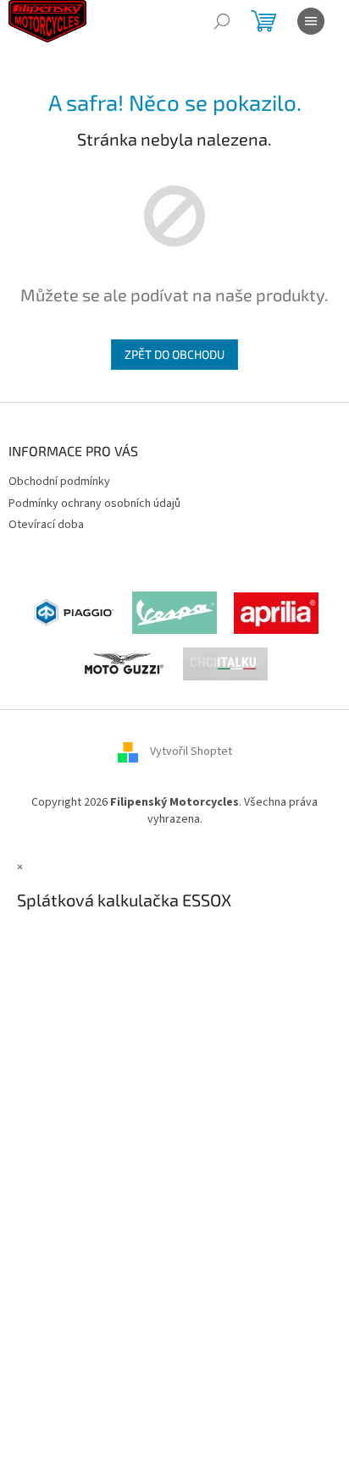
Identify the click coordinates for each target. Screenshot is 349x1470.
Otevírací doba (46, 524)
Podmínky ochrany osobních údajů (94, 503)
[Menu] (311, 21)
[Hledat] (222, 21)
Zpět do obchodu (174, 354)
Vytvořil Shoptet (191, 752)
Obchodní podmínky (59, 481)
